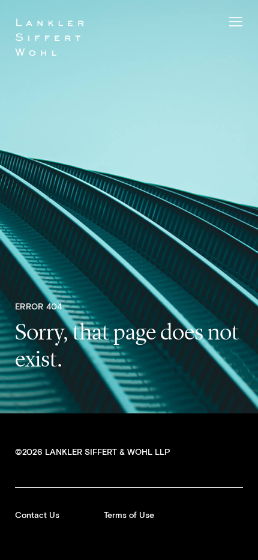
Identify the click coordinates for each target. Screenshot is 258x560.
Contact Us (37, 515)
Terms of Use (129, 515)
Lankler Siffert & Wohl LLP (49, 37)
